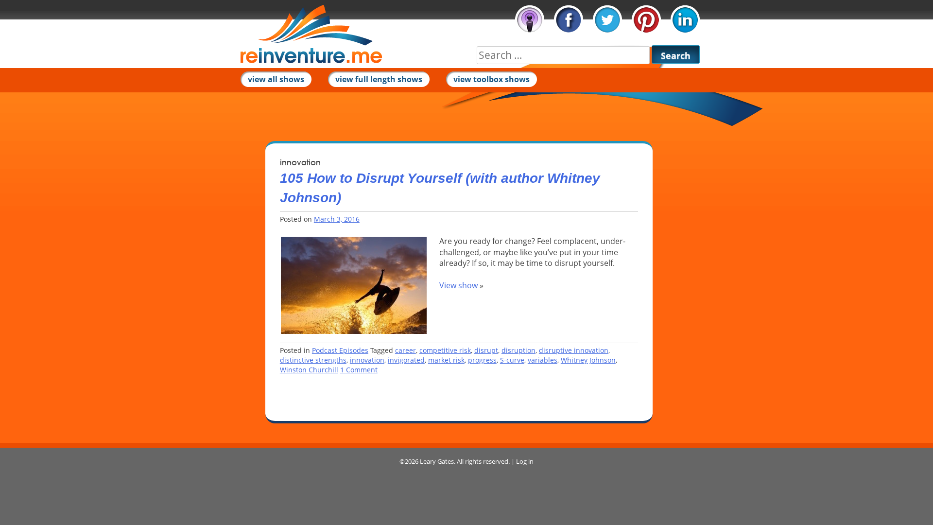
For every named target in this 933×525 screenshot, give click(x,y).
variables (542, 360)
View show (458, 285)
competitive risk (445, 350)
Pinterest (646, 20)
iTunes (529, 20)
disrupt (486, 350)
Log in (525, 461)
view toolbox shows (491, 79)
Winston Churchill (309, 369)
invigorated (406, 360)
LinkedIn (685, 20)
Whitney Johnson (588, 360)
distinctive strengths (313, 360)
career (405, 350)
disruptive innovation (573, 350)
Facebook (568, 20)
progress (482, 360)
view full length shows (378, 79)
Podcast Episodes (340, 350)
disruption (518, 350)
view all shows (276, 79)
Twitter (607, 20)
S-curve (512, 360)
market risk (446, 360)
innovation (367, 360)
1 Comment (359, 369)
